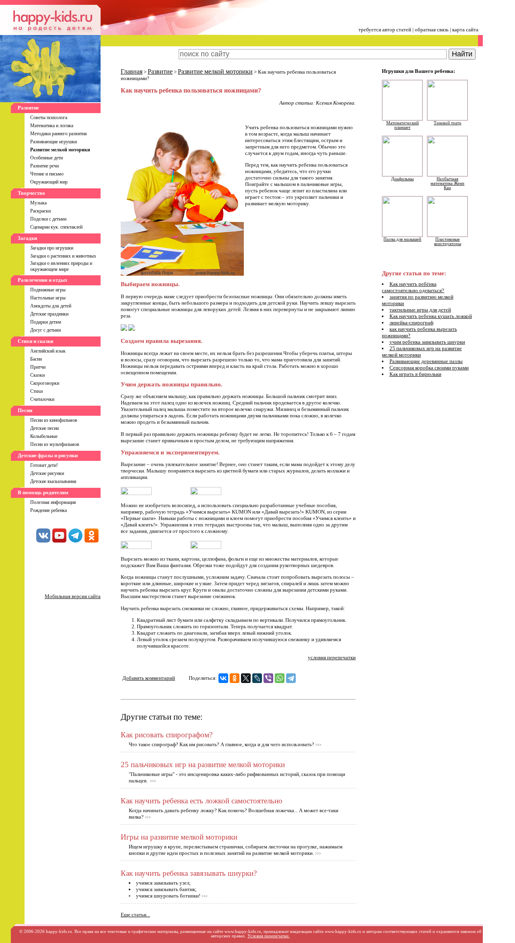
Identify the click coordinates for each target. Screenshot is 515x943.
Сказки (37, 375)
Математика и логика (51, 125)
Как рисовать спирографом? (166, 734)
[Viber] (268, 678)
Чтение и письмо (47, 174)
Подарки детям (45, 322)
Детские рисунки (47, 473)
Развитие (28, 108)
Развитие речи (44, 166)
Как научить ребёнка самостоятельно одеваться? (413, 287)
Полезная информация (53, 502)
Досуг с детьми (45, 330)
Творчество (31, 193)
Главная (131, 71)
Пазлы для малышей (402, 239)
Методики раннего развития (58, 133)
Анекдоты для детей (50, 306)
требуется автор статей (384, 30)
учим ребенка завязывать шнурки (427, 342)
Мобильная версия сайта (73, 596)
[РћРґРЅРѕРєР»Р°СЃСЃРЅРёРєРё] (234, 678)
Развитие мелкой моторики (215, 71)
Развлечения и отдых (43, 280)
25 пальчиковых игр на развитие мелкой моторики (203, 764)
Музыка (38, 203)
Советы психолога (48, 117)
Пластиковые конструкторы (447, 241)
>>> (318, 745)
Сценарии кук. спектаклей (56, 227)
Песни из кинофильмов (53, 420)
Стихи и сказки (35, 341)
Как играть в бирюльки (415, 374)
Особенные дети (46, 158)
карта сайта (465, 30)
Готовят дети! (44, 465)
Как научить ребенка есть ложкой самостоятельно (201, 800)
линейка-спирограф (411, 323)
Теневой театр (447, 123)
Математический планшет (402, 125)
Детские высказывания (53, 481)
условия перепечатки (332, 657)
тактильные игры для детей (420, 310)
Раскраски (40, 211)
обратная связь (432, 30)
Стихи (36, 391)
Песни (25, 410)
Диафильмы (402, 179)
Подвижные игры (48, 290)
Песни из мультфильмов (54, 444)
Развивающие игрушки (53, 141)
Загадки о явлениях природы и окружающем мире (61, 266)
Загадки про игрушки (51, 248)
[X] (246, 678)
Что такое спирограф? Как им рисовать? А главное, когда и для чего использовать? (221, 744)
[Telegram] (291, 678)
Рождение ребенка (48, 510)
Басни (36, 359)
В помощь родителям (43, 492)
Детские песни (44, 428)
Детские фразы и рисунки (48, 455)
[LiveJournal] (257, 678)
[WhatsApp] (279, 678)
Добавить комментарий (148, 678)
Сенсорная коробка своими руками (429, 368)
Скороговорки (44, 383)
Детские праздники (49, 314)
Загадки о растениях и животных (63, 256)
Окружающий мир (49, 182)
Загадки (27, 238)
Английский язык (48, 351)
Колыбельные (44, 436)
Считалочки (42, 399)
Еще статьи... (135, 915)
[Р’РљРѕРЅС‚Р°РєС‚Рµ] (223, 678)
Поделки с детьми (48, 219)
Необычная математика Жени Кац (447, 183)
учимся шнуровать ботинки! (168, 896)
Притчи (37, 367)
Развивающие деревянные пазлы (426, 361)
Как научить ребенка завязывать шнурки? (189, 873)
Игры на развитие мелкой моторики (179, 837)
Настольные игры (48, 298)
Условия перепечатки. (268, 936)
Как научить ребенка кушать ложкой (430, 316)
